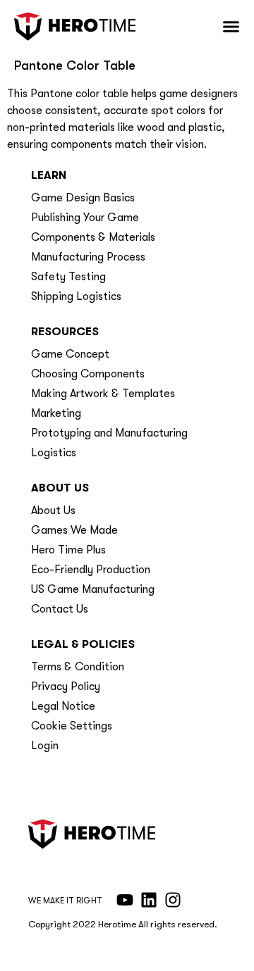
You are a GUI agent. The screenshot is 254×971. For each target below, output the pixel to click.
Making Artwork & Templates (103, 393)
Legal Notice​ (63, 706)
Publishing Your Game (85, 217)
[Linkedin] (148, 899)
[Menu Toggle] (231, 26)
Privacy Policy (65, 686)
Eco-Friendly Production (90, 569)
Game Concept (70, 354)
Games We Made (74, 530)
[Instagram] (172, 899)
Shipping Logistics (76, 296)
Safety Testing (68, 276)
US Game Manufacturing (93, 589)
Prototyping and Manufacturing (109, 433)
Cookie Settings (71, 726)
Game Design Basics (83, 198)
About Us (53, 510)
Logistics (53, 452)
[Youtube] (124, 899)
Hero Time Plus (68, 550)
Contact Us (59, 609)
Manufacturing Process (88, 257)
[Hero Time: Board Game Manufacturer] (74, 26)
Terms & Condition (77, 666)
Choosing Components (88, 374)
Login (45, 745)
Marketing (56, 413)
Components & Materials (93, 237)
